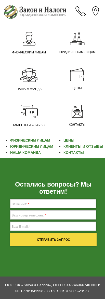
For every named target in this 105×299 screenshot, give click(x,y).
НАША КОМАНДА (29, 89)
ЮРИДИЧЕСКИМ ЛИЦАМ (77, 52)
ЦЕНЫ (77, 88)
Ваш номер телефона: (29, 215)
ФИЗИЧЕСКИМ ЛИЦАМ (29, 52)
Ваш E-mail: (21, 226)
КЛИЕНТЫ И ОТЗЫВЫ (29, 125)
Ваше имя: (20, 204)
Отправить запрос (53, 239)
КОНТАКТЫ (77, 124)
